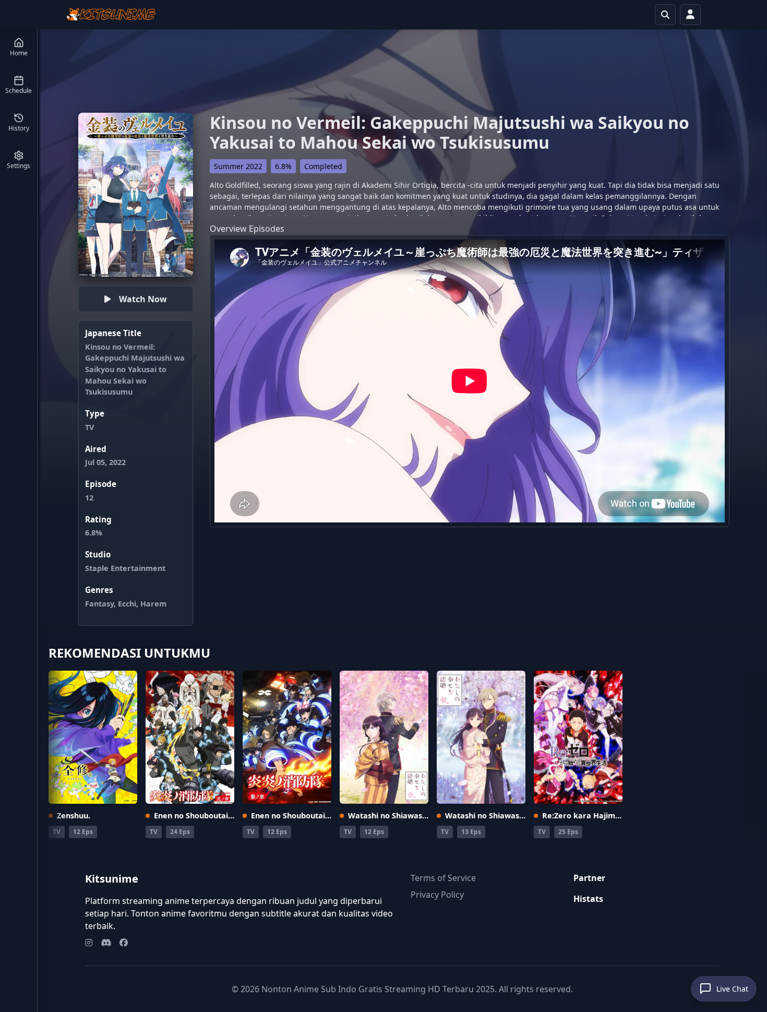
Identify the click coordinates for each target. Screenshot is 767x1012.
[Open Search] (665, 14)
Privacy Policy (437, 894)
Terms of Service (443, 878)
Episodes (266, 228)
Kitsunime (111, 879)
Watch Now (143, 299)
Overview (228, 228)
